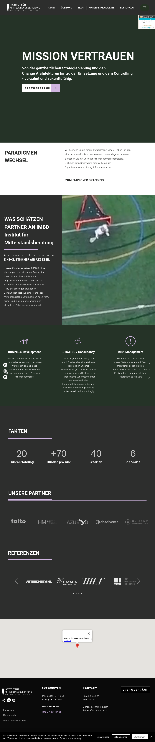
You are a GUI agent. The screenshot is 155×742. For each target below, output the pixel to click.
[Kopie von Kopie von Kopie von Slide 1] (81, 593)
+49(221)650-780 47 (98, 710)
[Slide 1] (73, 593)
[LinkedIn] (5, 365)
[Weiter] (138, 581)
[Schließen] (151, 737)
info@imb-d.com (99, 707)
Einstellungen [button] (103, 736)
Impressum (9, 710)
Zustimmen (139, 736)
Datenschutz (9, 715)
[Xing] (5, 377)
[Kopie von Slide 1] (76, 593)
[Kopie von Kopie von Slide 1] (78, 593)
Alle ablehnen (120, 736)
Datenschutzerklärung (70, 738)
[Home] (144, 7)
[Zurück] (16, 581)
